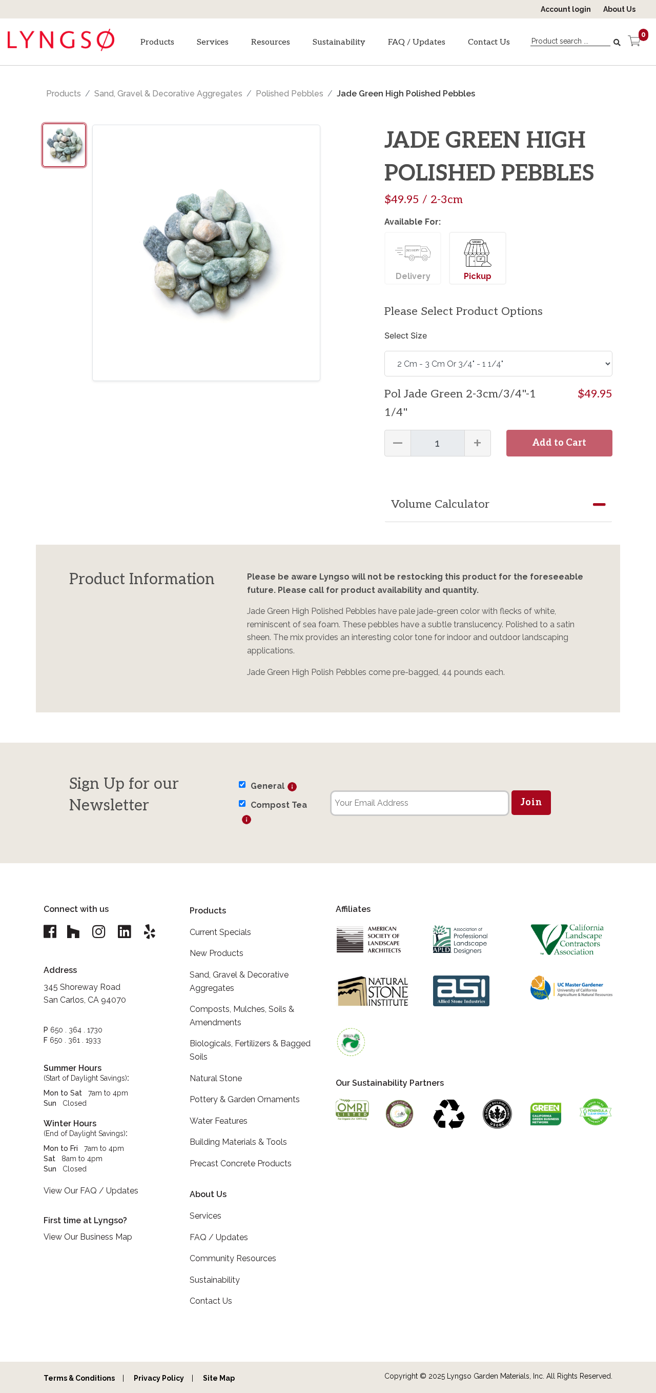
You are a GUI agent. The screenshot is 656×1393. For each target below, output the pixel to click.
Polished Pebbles (289, 93)
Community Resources (233, 1258)
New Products (216, 953)
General (267, 786)
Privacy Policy (159, 1378)
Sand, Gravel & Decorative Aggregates (168, 93)
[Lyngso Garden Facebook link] (51, 931)
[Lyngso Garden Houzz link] (72, 931)
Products (157, 42)
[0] (634, 42)
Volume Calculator (440, 504)
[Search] (618, 42)
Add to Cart (559, 442)
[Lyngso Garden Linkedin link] (124, 931)
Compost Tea (279, 805)
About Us (619, 9)
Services (213, 42)
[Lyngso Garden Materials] (61, 47)
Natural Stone (216, 1078)
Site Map (219, 1378)
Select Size (405, 335)
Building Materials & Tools (238, 1142)
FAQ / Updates (416, 42)
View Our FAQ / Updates (91, 1191)
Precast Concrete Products (241, 1163)
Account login (566, 9)
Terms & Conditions (79, 1378)
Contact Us (489, 42)
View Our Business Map (88, 1237)
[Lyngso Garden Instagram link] (98, 931)
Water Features (219, 1121)
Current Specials (220, 932)
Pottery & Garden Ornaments (245, 1099)
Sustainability (339, 42)
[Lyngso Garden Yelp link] (149, 931)
